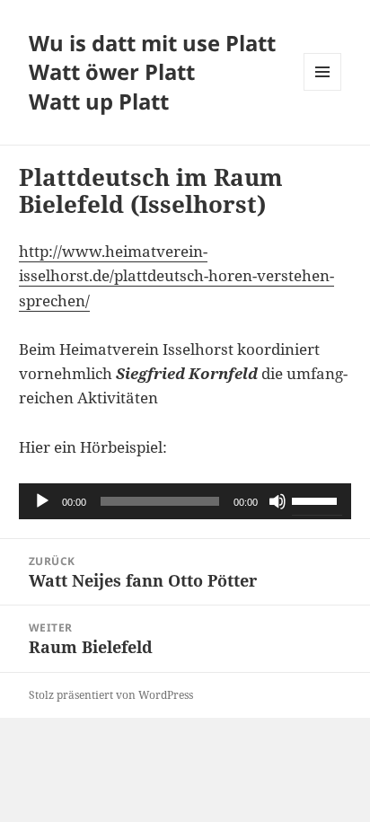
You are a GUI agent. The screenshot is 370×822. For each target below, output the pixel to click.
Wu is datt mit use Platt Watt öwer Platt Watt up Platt (152, 72)
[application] (185, 501)
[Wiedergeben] (42, 501)
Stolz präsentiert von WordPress (111, 695)
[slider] (317, 499)
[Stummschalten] (277, 501)
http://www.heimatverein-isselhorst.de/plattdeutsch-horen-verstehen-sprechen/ (176, 275)
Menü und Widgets (322, 90)
